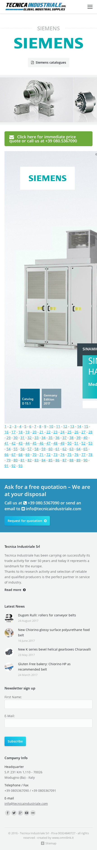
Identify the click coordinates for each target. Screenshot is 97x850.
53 (90, 443)
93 (20, 465)
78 (90, 454)
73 (55, 454)
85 (50, 460)
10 (51, 426)
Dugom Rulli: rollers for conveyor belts (47, 615)
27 (83, 432)
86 (57, 460)
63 (71, 449)
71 (41, 454)
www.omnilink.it (63, 838)
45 (34, 443)
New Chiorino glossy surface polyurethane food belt (54, 632)
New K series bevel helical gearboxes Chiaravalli (54, 649)
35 (50, 437)
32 (30, 437)
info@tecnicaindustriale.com (53, 508)
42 (14, 443)
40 (85, 437)
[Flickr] (33, 813)
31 (23, 437)
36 (57, 437)
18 (20, 432)
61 (57, 449)
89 (78, 460)
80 (16, 460)
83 (37, 460)
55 (16, 449)
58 (37, 449)
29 (9, 437)
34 (44, 437)
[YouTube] (26, 813)
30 (16, 437)
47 (48, 443)
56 (23, 449)
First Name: (13, 697)
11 (58, 426)
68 (20, 454)
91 (7, 465)
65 (85, 449)
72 (48, 454)
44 (27, 443)
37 (64, 437)
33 (37, 437)
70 (34, 454)
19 (27, 432)
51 (76, 443)
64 (78, 449)
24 (62, 432)
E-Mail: (10, 716)
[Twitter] (14, 813)
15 (86, 426)
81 (23, 460)
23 (55, 432)
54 (9, 449)
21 (41, 432)
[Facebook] (7, 813)
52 (83, 443)
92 (14, 465)
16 (7, 432)
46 (41, 443)
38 (71, 437)
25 (69, 432)
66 (7, 454)
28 (90, 432)
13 (72, 426)
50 (69, 443)
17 (14, 432)
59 (44, 449)
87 (64, 460)
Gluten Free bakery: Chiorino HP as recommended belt (44, 666)
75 (69, 454)
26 (76, 432)
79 (9, 460)
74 (62, 454)
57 (30, 449)
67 (14, 454)
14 (79, 426)
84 (44, 460)
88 (71, 460)
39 (78, 437)
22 (48, 432)
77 (83, 454)
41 (7, 443)
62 (64, 449)
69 (27, 454)
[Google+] (20, 813)
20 (34, 432)
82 (30, 460)
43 (20, 443)
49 (62, 443)
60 (50, 449)
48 (55, 443)
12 (65, 426)
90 (85, 460)
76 (76, 454)
